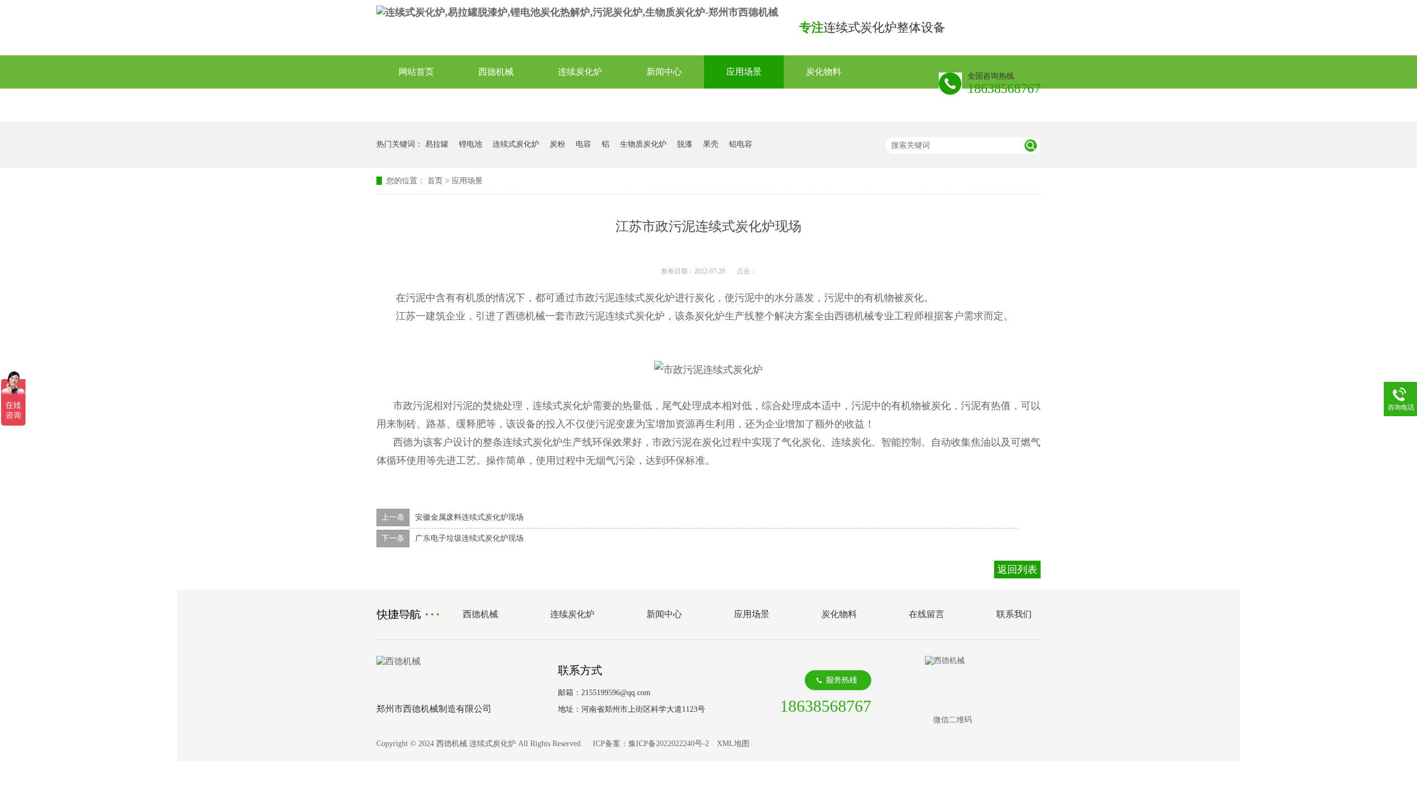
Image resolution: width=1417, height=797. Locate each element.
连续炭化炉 (580, 71)
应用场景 (744, 71)
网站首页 (416, 71)
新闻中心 (664, 71)
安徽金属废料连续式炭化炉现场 (469, 517)
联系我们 (496, 105)
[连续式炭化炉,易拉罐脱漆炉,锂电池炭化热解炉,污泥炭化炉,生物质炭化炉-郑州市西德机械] (577, 12)
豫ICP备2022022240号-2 (668, 743)
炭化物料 (823, 71)
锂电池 (470, 144)
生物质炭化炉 (643, 144)
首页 (435, 181)
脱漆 (684, 144)
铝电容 (740, 144)
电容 (583, 144)
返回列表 (1017, 569)
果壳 (710, 144)
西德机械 (496, 71)
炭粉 (557, 144)
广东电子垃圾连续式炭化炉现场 (469, 538)
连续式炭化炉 (516, 144)
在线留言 (416, 105)
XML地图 (733, 743)
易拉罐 (436, 144)
